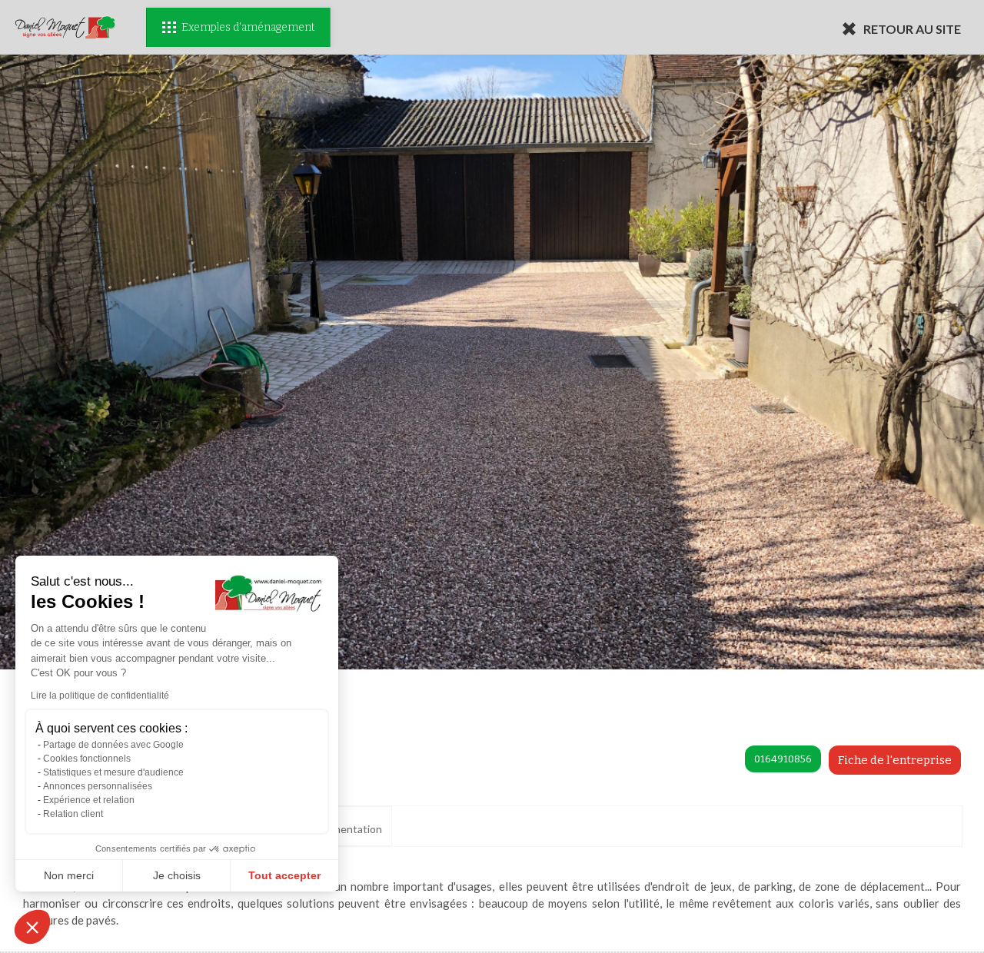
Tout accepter (284, 875)
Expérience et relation (89, 800)
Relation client (73, 814)
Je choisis (177, 875)
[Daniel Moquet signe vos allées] (65, 27)
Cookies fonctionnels (87, 758)
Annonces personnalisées (97, 786)
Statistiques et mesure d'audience (113, 772)
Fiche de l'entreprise (895, 760)
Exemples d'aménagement (247, 27)
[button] (32, 926)
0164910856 (783, 759)
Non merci (69, 875)
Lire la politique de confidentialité (100, 695)
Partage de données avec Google (113, 744)
